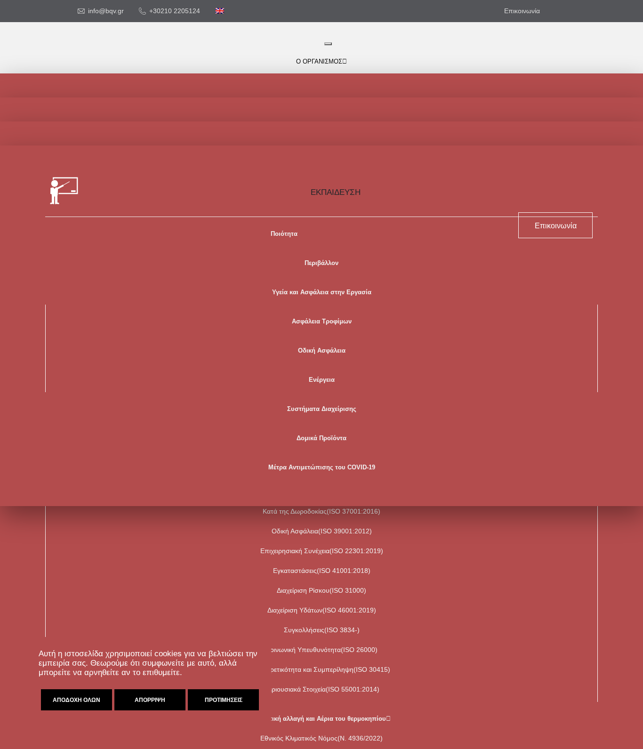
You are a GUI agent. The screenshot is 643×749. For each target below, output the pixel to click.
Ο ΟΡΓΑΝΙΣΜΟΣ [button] (319, 61)
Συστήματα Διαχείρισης (321, 408)
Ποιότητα (284, 233)
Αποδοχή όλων (76, 700)
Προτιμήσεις (223, 700)
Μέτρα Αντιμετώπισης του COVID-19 (321, 467)
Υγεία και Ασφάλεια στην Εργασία (321, 292)
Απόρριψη (150, 700)
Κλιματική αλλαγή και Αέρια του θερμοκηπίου (319, 718)
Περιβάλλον (321, 262)
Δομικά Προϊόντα (321, 438)
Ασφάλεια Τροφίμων (322, 321)
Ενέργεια (322, 379)
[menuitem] (220, 11)
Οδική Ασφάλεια (322, 350)
